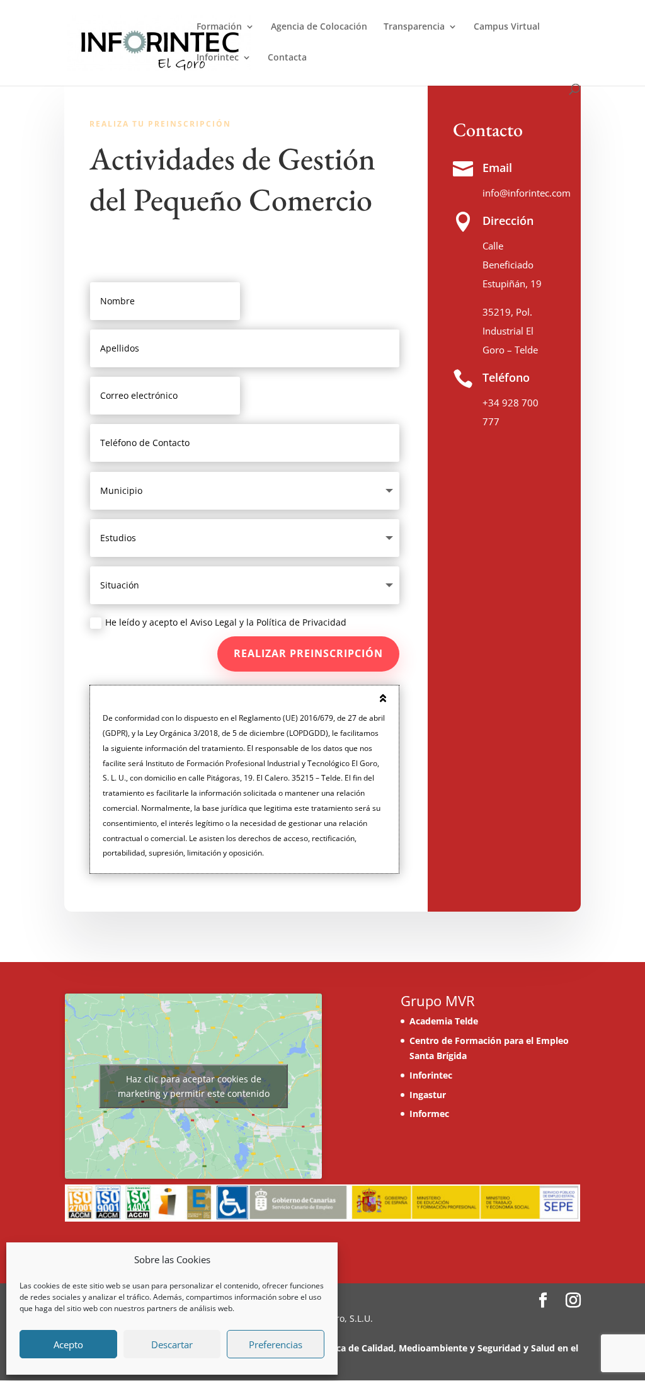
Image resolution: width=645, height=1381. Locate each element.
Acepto (68, 1344)
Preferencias (275, 1344)
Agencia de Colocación (319, 27)
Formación (219, 27)
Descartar (172, 1344)
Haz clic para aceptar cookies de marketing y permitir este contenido (194, 1086)
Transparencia (414, 27)
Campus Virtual (507, 27)
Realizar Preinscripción (308, 653)
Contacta (287, 58)
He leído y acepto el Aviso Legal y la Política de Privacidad (225, 622)
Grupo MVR (438, 1000)
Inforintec (218, 58)
